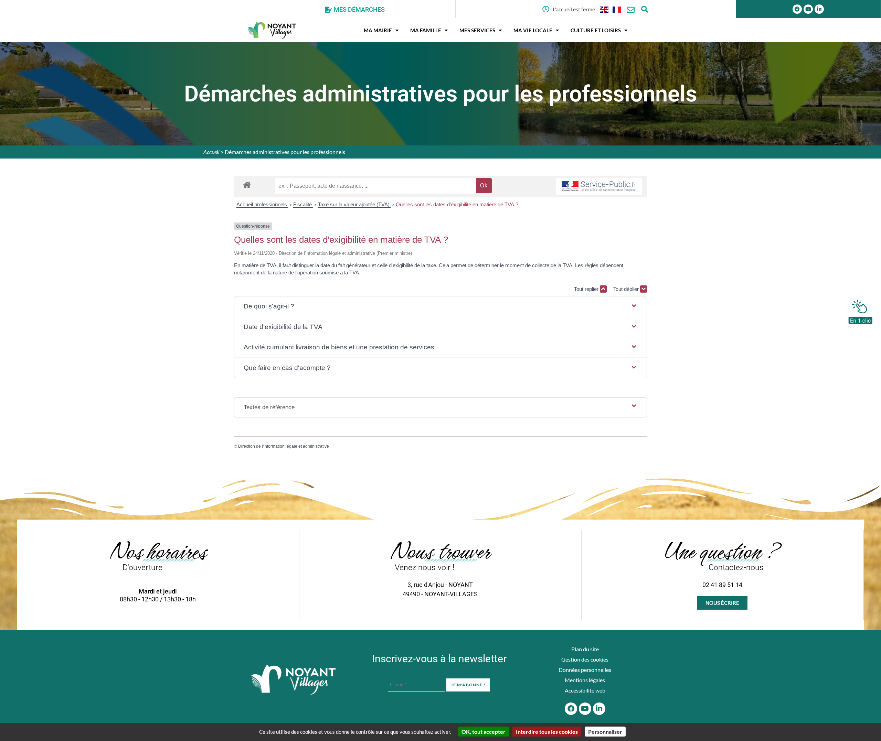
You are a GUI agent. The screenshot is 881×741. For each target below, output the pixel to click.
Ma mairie (378, 30)
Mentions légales (585, 680)
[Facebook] (797, 9)
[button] (440, 306)
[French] (617, 9)
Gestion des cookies (584, 659)
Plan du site (585, 649)
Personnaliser (605, 731)
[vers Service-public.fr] (599, 186)
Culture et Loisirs (596, 30)
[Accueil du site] (293, 680)
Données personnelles (585, 669)
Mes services (477, 30)
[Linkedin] (819, 9)
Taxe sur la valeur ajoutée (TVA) (354, 204)
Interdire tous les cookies (547, 731)
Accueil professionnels (262, 204)
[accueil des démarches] (247, 184)
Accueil (211, 152)
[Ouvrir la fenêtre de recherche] (644, 9)
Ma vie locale (532, 30)
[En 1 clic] (860, 310)
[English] (604, 9)
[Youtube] (808, 9)
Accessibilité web (585, 690)
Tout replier (587, 289)
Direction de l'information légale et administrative (283, 446)
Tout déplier (626, 289)
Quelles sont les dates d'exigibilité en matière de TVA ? (457, 204)
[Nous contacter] (631, 10)
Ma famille (425, 30)
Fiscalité (303, 204)
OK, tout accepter (483, 731)
